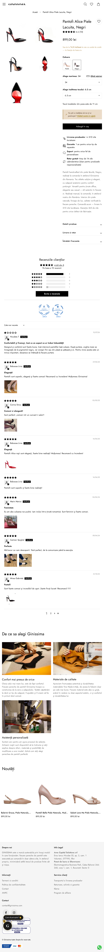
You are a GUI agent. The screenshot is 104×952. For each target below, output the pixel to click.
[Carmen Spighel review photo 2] (25, 560)
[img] (10, 332)
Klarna (56, 888)
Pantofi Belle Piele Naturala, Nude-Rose (52, 812)
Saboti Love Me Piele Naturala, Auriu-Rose (84, 812)
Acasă (35, 12)
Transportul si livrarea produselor (68, 880)
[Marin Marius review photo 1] (10, 521)
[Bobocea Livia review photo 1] (10, 386)
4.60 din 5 (59, 265)
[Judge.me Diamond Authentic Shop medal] (44, 309)
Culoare (66, 57)
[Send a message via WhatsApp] (99, 947)
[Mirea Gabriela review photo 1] (10, 598)
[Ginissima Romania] (17, 4)
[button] (69, 31)
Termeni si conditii (10, 880)
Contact (5, 888)
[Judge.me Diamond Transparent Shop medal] (57, 309)
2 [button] (50, 613)
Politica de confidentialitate (13, 884)
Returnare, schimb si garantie (66, 884)
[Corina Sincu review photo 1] (10, 425)
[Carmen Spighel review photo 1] (10, 560)
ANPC (4, 892)
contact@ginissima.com (12, 905)
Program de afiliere (62, 892)
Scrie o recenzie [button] (52, 293)
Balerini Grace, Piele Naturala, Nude (15, 812)
